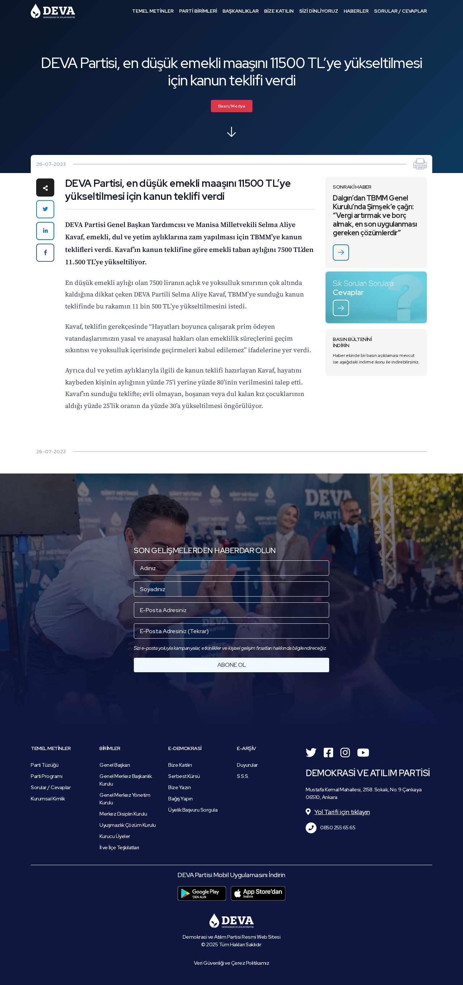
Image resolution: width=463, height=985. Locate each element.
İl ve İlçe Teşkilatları (119, 847)
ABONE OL (231, 665)
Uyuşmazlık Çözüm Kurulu (127, 825)
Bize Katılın (180, 765)
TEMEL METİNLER (153, 11)
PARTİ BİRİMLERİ (198, 11)
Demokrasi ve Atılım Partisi (53, 11)
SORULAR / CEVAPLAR (400, 11)
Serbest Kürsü (184, 776)
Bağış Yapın (180, 798)
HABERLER (356, 11)
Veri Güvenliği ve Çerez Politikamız (231, 963)
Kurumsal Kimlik (48, 798)
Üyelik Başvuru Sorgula (192, 810)
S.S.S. (243, 776)
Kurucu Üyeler (114, 836)
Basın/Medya (231, 106)
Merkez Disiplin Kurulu (123, 814)
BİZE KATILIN (279, 11)
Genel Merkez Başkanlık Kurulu (125, 780)
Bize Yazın (179, 787)
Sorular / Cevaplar (51, 787)
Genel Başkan (114, 765)
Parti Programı (46, 776)
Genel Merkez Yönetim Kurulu (124, 799)
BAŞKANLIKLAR (240, 11)
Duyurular (247, 765)
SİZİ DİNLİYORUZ (318, 11)
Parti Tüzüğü (44, 765)
